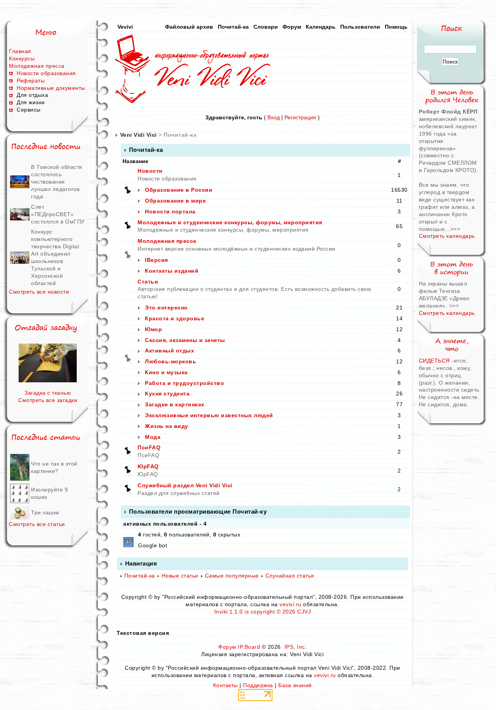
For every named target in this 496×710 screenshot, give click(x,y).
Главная (20, 51)
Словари (265, 27)
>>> (455, 229)
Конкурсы (21, 58)
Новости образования (46, 73)
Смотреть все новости (39, 292)
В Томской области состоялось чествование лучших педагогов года (57, 181)
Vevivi (125, 27)
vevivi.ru (290, 604)
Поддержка (258, 685)
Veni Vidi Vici (138, 135)
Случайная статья (289, 575)
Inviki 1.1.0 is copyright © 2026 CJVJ (262, 612)
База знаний (295, 685)
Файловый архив (189, 27)
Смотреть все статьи (37, 524)
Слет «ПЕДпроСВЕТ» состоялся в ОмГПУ (58, 214)
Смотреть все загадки (47, 400)
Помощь (396, 27)
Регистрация (300, 117)
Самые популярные (232, 575)
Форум (291, 27)
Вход (273, 117)
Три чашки (45, 512)
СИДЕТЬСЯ (434, 361)
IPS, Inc (294, 647)
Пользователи (360, 27)
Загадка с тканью (47, 393)
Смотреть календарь (447, 236)
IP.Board (249, 647)
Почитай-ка (233, 27)
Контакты (225, 685)
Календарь (321, 27)
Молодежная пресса (37, 66)
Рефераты (31, 80)
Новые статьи (180, 575)
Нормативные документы (51, 88)
